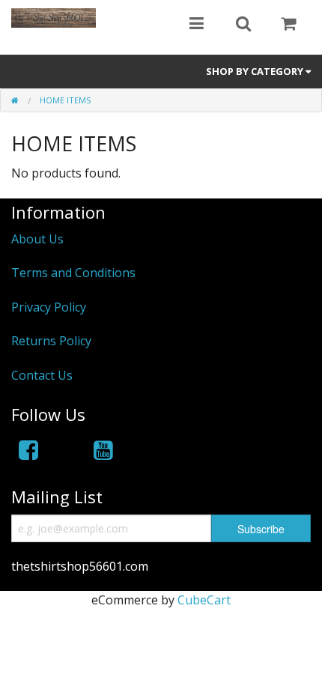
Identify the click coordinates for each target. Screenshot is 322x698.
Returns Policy (51, 341)
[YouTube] (103, 449)
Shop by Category (256, 71)
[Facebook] (28, 449)
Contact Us (42, 375)
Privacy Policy (48, 307)
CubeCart (204, 600)
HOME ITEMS (65, 100)
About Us (37, 239)
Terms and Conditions (73, 272)
